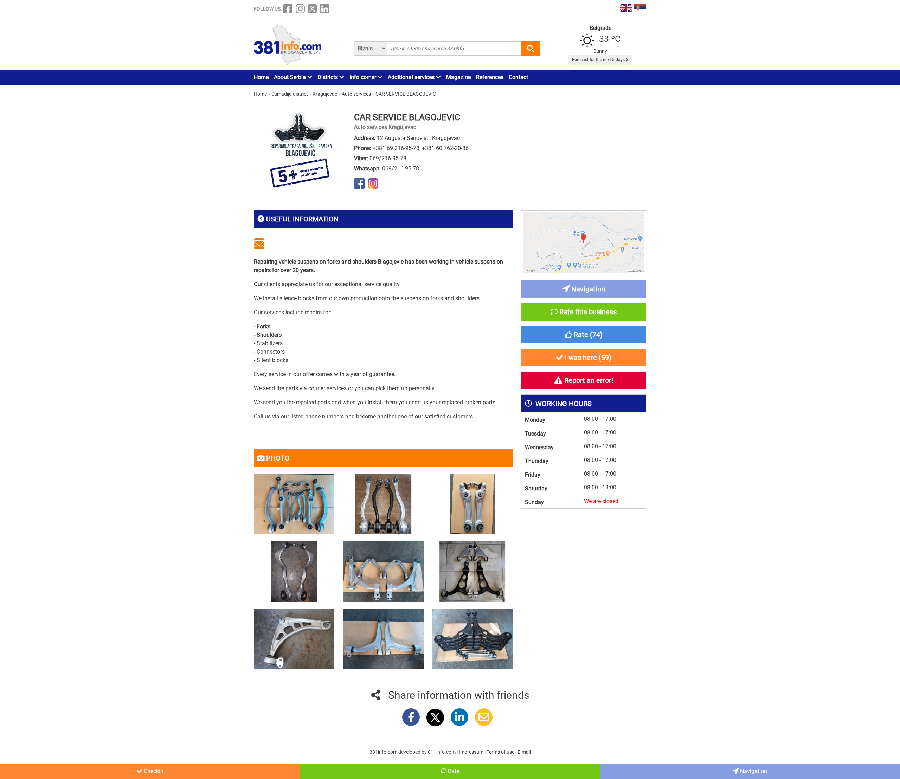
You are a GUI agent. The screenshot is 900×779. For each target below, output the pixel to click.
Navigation (753, 771)
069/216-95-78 (387, 158)
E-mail (524, 752)
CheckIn (152, 771)
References (489, 77)
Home (261, 77)
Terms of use (501, 752)
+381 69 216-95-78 (396, 148)
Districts (328, 77)
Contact (518, 77)
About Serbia (290, 77)
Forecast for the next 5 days (599, 59)
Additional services (412, 77)
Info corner (363, 77)
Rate (452, 771)
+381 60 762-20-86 (445, 148)
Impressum (471, 752)
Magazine (458, 77)
